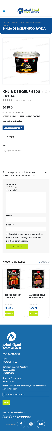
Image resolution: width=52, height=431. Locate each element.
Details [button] (10, 314)
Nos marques (11, 353)
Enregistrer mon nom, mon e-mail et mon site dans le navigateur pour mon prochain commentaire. (24, 237)
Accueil (6, 22)
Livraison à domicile (12, 378)
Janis (5, 358)
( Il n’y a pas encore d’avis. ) (23, 100)
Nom (9, 215)
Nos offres (10, 362)
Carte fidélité (9, 370)
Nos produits (17, 22)
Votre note (11, 184)
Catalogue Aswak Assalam (15, 367)
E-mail (10, 225)
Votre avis (11, 190)
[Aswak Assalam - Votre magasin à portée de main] (27, 11)
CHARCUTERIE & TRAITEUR (22, 116)
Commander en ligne (12, 128)
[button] (39, 261)
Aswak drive (8, 381)
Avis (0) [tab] (10, 137)
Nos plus (8, 373)
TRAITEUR (36, 116)
